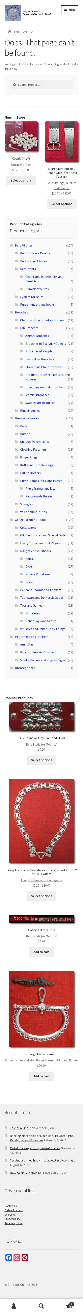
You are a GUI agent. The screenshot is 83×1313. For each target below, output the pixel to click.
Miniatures (32, 613)
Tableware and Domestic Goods (41, 597)
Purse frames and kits (40, 488)
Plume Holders (30, 473)
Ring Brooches (30, 410)
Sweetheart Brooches (40, 403)
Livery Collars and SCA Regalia (40, 543)
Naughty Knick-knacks (35, 551)
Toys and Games (31, 605)
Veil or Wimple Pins (33, 512)
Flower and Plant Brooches (44, 367)
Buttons (26, 434)
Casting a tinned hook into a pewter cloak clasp (42, 1160)
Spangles (26, 504)
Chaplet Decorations (34, 442)
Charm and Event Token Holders (42, 320)
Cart (64, 1303)
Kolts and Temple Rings (36, 465)
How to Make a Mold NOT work (31, 1173)
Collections (28, 527)
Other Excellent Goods (30, 520)
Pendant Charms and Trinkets (40, 590)
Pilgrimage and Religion (31, 637)
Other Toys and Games (40, 621)
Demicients (28, 269)
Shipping (10, 1214)
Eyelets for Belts (31, 297)
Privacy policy (12, 1219)
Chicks (29, 559)
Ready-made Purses (38, 496)
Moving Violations (37, 574)
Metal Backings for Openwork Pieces (35, 1148)
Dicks (29, 566)
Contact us (11, 1206)
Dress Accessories (27, 418)
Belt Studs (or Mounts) (35, 253)
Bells (23, 426)
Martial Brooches (37, 395)
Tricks (29, 582)
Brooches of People (39, 351)
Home (16, 31)
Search (41, 1306)
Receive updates (14, 1223)
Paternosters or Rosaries (37, 652)
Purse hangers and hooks (37, 304)
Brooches (21, 312)
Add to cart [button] (41, 952)
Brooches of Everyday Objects (45, 344)
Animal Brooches (37, 336)
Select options (21, 180)
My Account (14, 1306)
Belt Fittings (55, 183)
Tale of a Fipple (20, 1128)
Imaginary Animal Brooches (44, 387)
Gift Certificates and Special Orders (44, 535)
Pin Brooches (29, 328)
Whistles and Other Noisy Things (42, 629)
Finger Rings (28, 457)
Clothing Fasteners (33, 449)
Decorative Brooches (39, 359)
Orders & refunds (14, 1210)
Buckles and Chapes (33, 261)
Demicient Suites (37, 289)
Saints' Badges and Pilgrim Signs (42, 660)
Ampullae (26, 644)
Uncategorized (21, 165)
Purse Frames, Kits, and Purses (41, 481)
